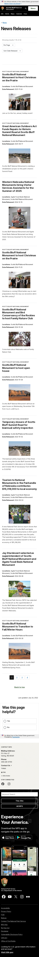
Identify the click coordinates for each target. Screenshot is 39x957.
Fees (25, 14)
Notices (3, 918)
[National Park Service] (2, 8)
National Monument (14, 8)
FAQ (4, 772)
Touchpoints (16, 737)
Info (2, 14)
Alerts (7, 14)
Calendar (19, 14)
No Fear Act (5, 928)
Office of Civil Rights (8, 941)
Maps (12, 14)
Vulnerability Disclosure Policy (12, 934)
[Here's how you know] (19, 2)
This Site (19, 801)
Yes (8, 721)
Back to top (19, 687)
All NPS (19, 806)
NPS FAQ (4, 925)
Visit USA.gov (7, 952)
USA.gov (4, 938)
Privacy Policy (6, 911)
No (8, 727)
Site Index (6, 776)
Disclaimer (4, 931)
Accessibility (5, 908)
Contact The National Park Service (13, 921)
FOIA (2, 915)
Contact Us (6, 765)
